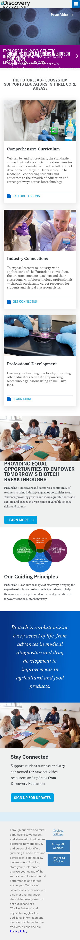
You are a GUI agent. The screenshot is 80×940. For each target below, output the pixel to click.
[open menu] (76, 4)
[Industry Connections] (40, 230)
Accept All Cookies (58, 845)
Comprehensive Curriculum (33, 149)
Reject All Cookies (59, 859)
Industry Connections (27, 258)
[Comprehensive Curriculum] (40, 121)
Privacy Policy (18, 931)
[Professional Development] (40, 335)
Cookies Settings (58, 832)
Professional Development (32, 364)
